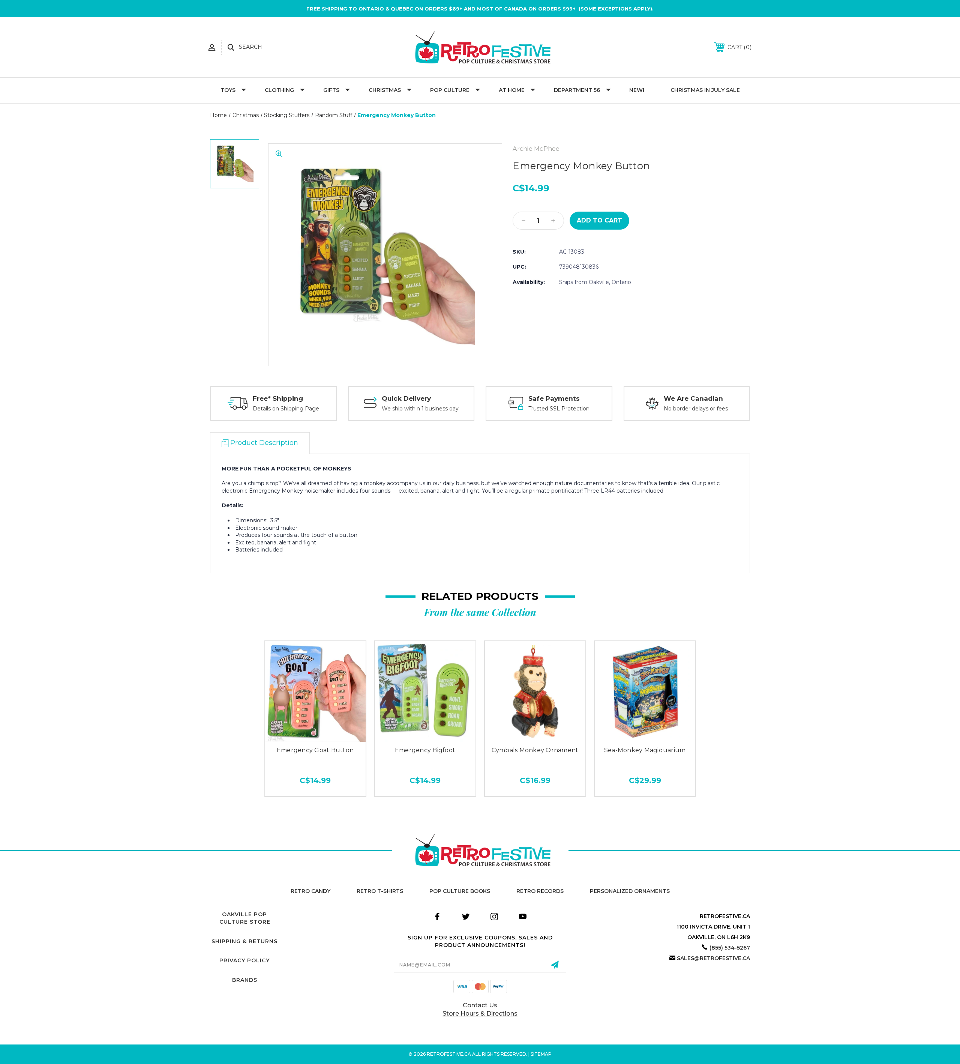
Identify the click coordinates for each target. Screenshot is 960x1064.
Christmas (385, 90)
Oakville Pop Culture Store (244, 918)
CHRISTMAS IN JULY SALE (705, 90)
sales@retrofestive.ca (713, 958)
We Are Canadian (693, 398)
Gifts (331, 90)
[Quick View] (315, 733)
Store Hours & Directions (480, 1013)
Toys (228, 90)
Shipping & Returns (245, 941)
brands (244, 980)
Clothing (279, 90)
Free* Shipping (278, 398)
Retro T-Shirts (380, 891)
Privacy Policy (244, 960)
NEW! (636, 90)
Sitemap (541, 1054)
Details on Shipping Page (286, 408)
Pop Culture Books (459, 891)
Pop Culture (450, 90)
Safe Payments (554, 398)
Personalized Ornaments (630, 891)
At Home (512, 90)
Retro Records (540, 891)
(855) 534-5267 (730, 947)
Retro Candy (310, 891)
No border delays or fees (696, 408)
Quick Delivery (406, 398)
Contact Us (480, 1005)
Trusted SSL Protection (559, 408)
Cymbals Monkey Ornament (535, 750)
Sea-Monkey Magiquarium (645, 750)
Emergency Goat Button (315, 750)
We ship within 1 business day (420, 408)
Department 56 (577, 90)
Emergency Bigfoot (425, 750)
